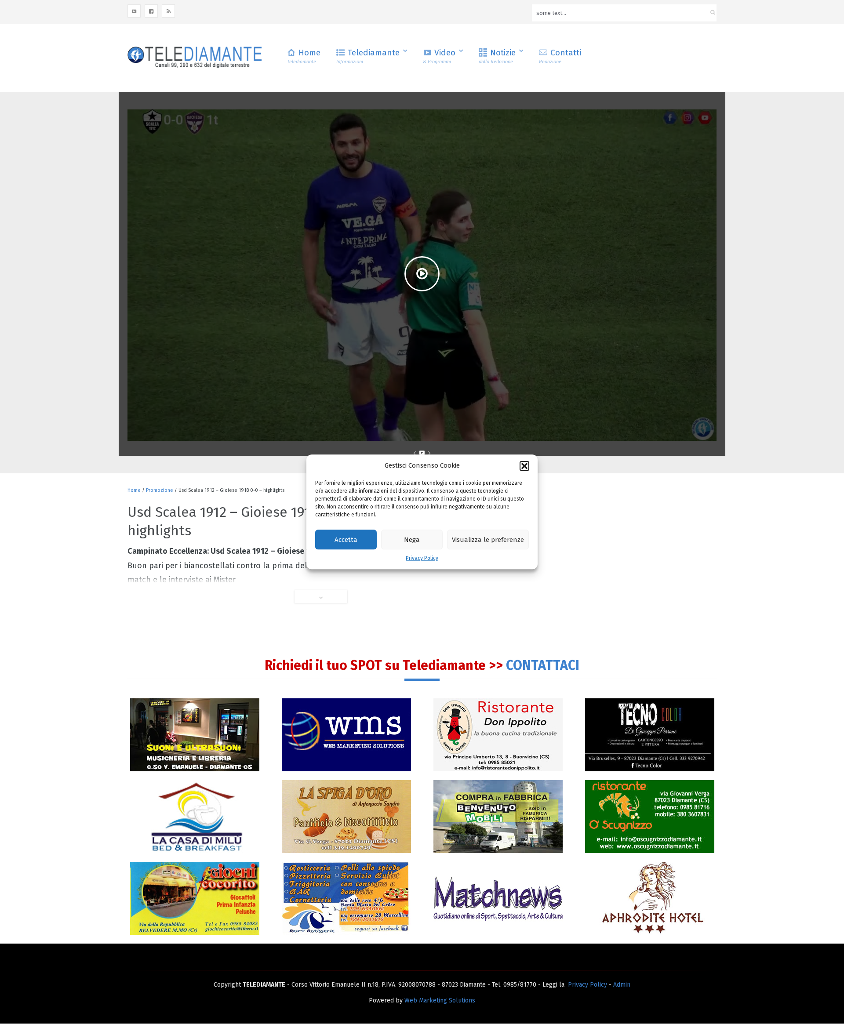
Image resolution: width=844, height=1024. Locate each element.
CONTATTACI (542, 665)
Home (303, 56)
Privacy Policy (422, 559)
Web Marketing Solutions (439, 1000)
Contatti (560, 56)
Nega (412, 540)
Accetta (346, 540)
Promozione (159, 490)
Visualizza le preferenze (488, 540)
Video (439, 56)
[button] (524, 465)
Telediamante (368, 56)
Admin (621, 984)
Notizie (497, 56)
